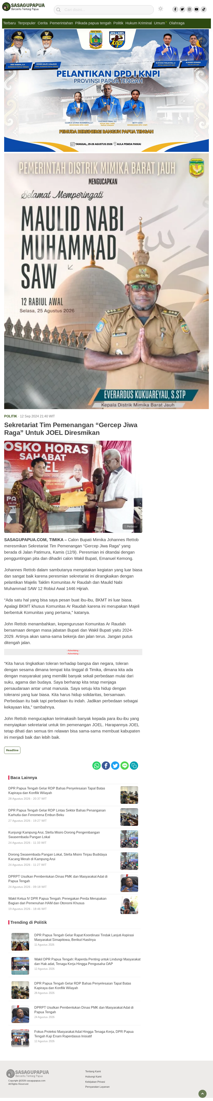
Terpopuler (27, 23)
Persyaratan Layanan (97, 1086)
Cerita (43, 23)
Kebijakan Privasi (95, 1081)
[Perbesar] (73, 531)
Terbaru (9, 23)
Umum (159, 23)
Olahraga (177, 23)
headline (12, 750)
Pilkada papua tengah (93, 23)
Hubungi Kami (93, 1076)
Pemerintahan (61, 23)
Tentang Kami (93, 1071)
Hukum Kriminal (138, 23)
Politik (118, 23)
